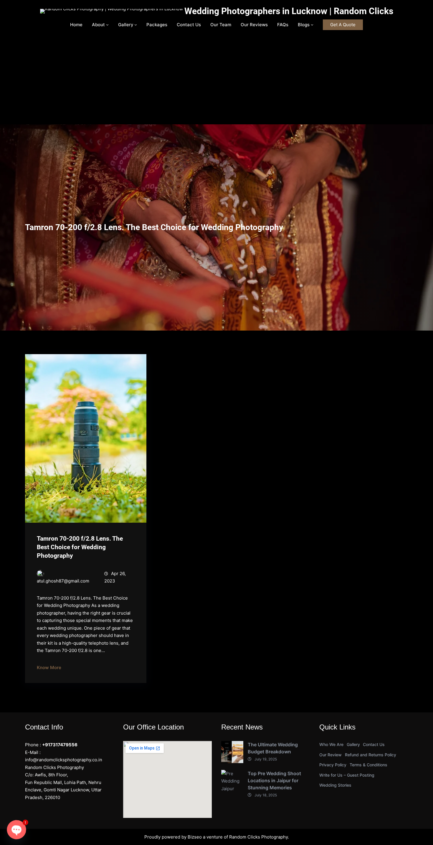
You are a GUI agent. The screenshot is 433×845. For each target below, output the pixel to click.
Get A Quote (343, 24)
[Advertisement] (216, 80)
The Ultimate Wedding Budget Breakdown (273, 748)
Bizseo (195, 837)
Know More (49, 667)
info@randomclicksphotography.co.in (63, 760)
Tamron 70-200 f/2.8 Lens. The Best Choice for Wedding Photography (80, 547)
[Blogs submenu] (312, 24)
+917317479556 (59, 744)
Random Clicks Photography (258, 837)
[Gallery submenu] (135, 24)
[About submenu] (107, 24)
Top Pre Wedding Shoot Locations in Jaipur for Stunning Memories (274, 780)
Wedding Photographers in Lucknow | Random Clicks (288, 11)
